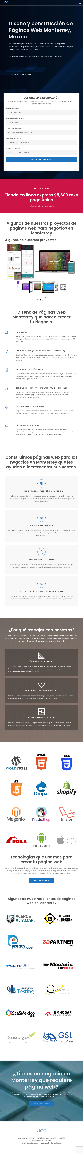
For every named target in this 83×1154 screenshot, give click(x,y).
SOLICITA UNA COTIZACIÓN (21, 74)
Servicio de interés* (13, 148)
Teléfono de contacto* (15, 118)
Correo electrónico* (14, 128)
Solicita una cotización (42, 1103)
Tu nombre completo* (14, 108)
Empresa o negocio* (13, 138)
